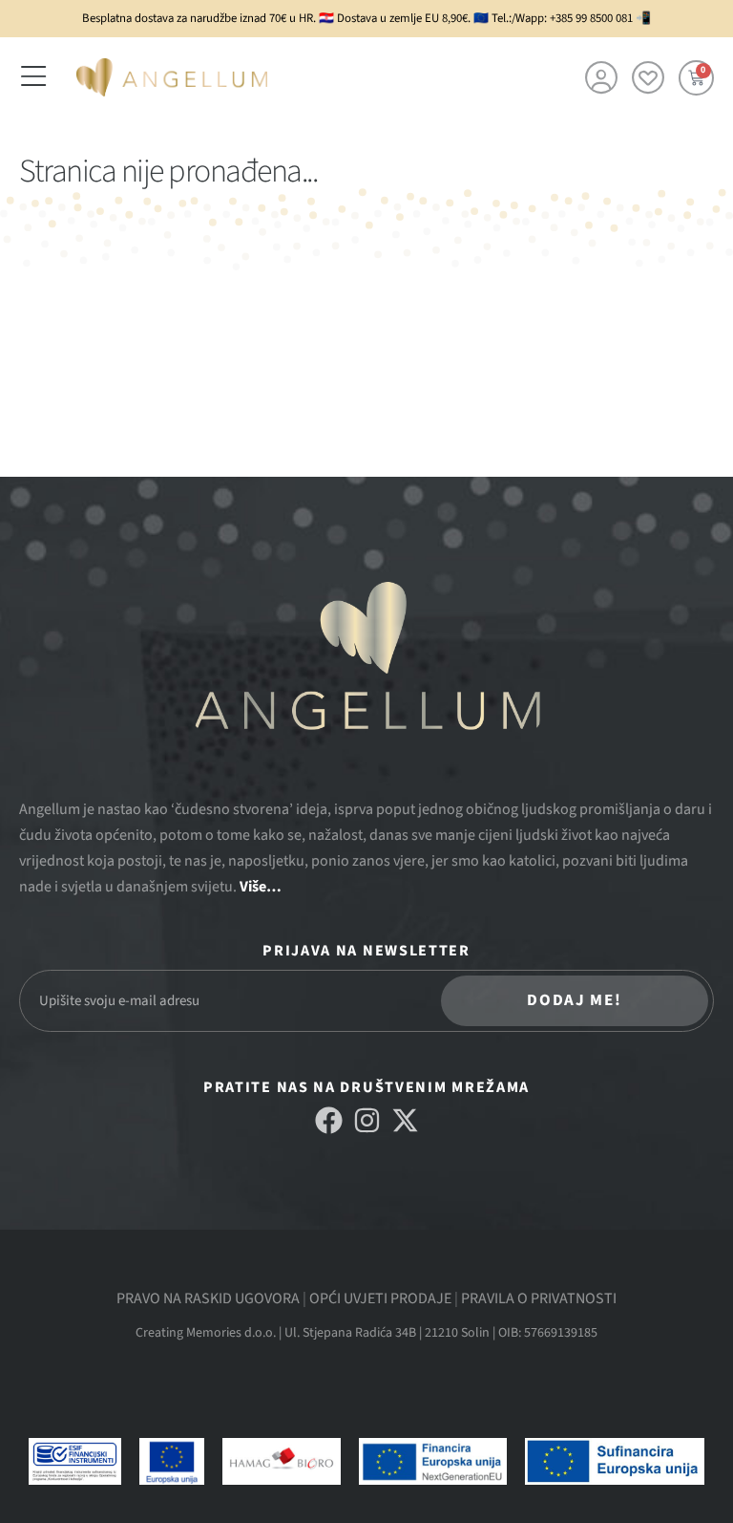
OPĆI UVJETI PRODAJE (380, 1298)
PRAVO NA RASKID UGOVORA (208, 1298)
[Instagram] (367, 1120)
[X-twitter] (405, 1120)
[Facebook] (329, 1120)
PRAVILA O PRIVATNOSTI (539, 1298)
